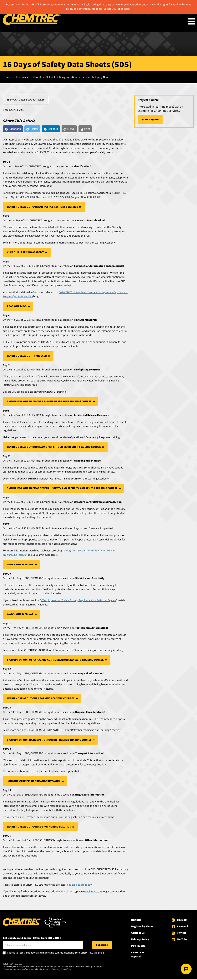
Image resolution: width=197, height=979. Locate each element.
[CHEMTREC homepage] (32, 24)
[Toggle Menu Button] (191, 21)
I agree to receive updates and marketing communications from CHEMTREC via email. (55, 953)
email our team (93, 892)
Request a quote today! (79, 885)
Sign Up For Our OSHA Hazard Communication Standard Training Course (55, 660)
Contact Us (137, 933)
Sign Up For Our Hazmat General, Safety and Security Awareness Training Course (62, 488)
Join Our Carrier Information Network (34, 781)
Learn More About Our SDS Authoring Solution (39, 827)
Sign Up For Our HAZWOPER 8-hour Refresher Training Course (49, 401)
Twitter (181, 933)
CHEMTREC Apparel (138, 955)
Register (136, 920)
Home (7, 77)
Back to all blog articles (27, 100)
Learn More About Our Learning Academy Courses (40, 698)
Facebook (183, 926)
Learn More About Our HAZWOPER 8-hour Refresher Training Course (54, 447)
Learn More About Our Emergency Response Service (42, 207)
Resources (22, 77)
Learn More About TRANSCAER (27, 356)
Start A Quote (150, 120)
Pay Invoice (138, 946)
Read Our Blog (17, 306)
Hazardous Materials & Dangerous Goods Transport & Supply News (71, 77)
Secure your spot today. (117, 9)
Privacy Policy (140, 939)
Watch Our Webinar (20, 564)
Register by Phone (142, 926)
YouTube (182, 939)
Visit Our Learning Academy (25, 252)
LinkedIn (182, 920)
